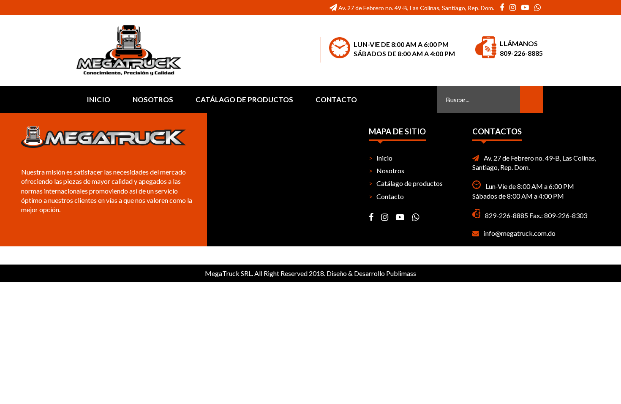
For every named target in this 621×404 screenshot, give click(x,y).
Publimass (401, 273)
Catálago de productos (244, 99)
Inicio (98, 99)
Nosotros (153, 99)
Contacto (336, 99)
